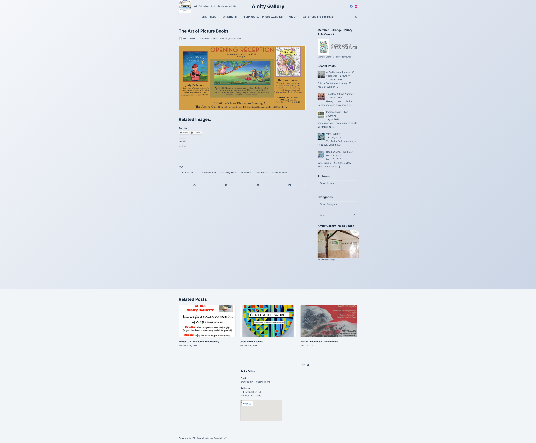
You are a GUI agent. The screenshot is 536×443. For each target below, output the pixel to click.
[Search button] (354, 215)
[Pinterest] (258, 185)
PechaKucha (251, 16)
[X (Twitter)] (226, 185)
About (293, 16)
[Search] (356, 17)
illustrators (261, 172)
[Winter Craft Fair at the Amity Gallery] (207, 321)
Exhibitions (229, 16)
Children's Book (208, 172)
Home (203, 16)
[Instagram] (356, 6)
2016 (222, 39)
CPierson (246, 172)
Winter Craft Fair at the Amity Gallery (199, 341)
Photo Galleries (272, 16)
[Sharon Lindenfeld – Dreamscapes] (329, 321)
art (226, 39)
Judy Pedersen (279, 172)
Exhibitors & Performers (318, 16)
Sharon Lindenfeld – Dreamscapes (319, 341)
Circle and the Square (251, 341)
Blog (213, 16)
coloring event (228, 172)
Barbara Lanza (188, 172)
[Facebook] (351, 6)
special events (236, 39)
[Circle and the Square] (268, 321)
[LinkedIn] (290, 185)
